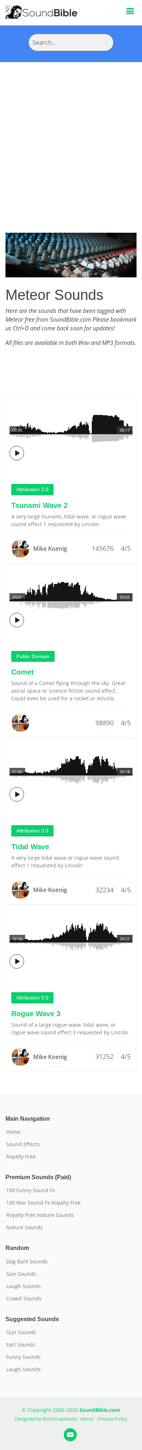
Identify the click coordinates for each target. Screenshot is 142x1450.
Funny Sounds (23, 1357)
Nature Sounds (24, 1227)
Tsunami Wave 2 (39, 505)
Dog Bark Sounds (27, 1261)
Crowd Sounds (24, 1298)
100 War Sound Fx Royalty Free (43, 1202)
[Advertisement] (71, 136)
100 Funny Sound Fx (30, 1190)
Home (13, 1132)
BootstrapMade (60, 1419)
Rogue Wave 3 (35, 1014)
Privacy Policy (112, 1419)
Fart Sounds (20, 1344)
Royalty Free (21, 1156)
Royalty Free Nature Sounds (40, 1215)
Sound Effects (23, 1144)
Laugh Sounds (23, 1286)
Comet (22, 672)
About (87, 1419)
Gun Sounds (21, 1273)
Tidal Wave (30, 847)
